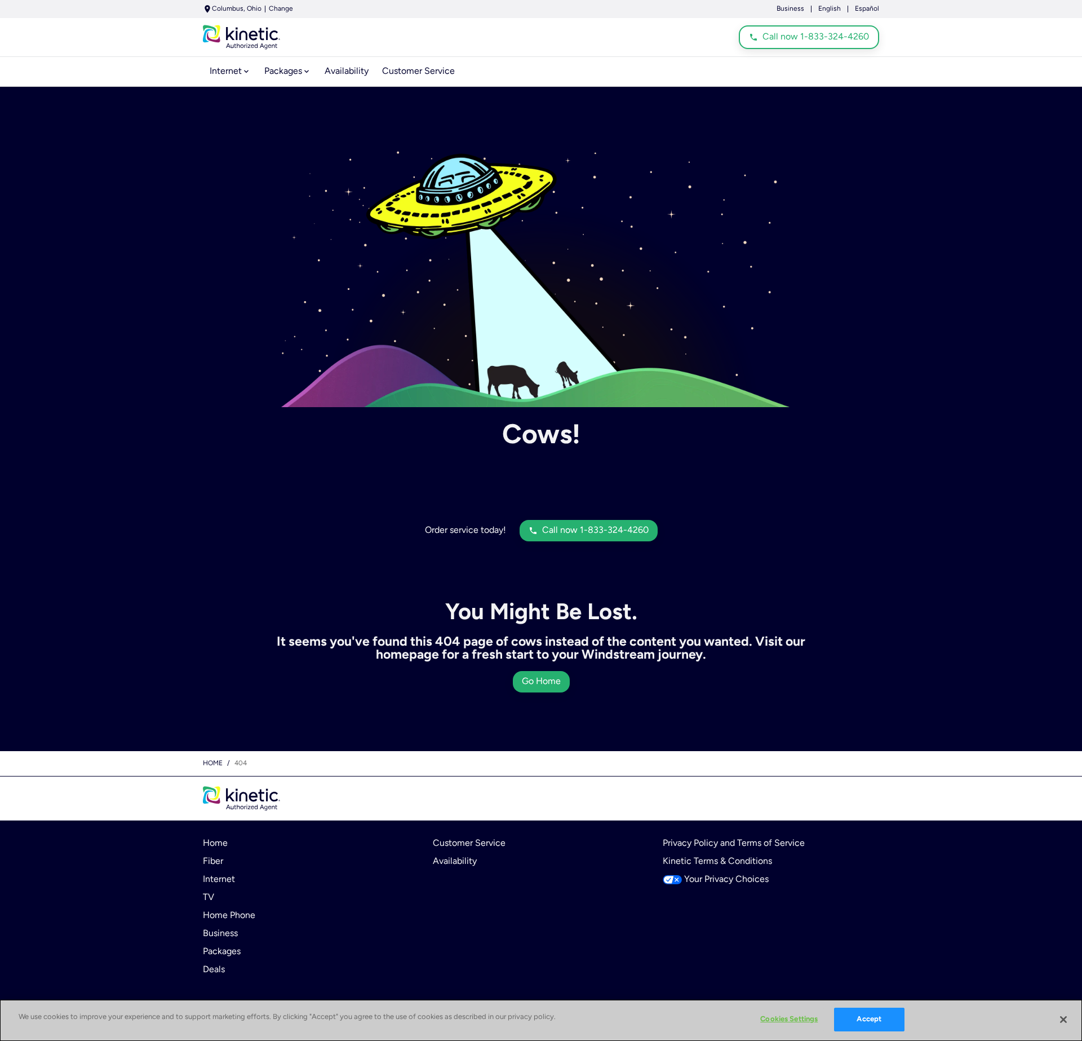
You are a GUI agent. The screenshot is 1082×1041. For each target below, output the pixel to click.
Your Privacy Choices (726, 879)
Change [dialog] (281, 9)
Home (213, 763)
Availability (455, 861)
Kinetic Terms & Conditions (717, 861)
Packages (222, 951)
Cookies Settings (789, 1019)
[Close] (1063, 1019)
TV (208, 897)
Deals (214, 969)
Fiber (213, 861)
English (829, 9)
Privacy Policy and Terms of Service (734, 843)
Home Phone (229, 915)
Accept (869, 1019)
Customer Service (469, 843)
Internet (219, 879)
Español (867, 9)
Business (790, 9)
